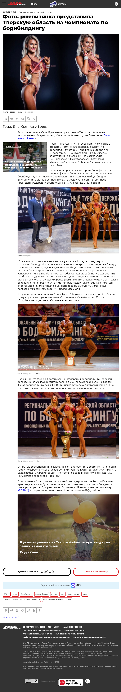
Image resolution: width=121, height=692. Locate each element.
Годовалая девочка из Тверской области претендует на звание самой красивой (65, 544)
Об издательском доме (34, 627)
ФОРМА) (23, 490)
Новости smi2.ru (12, 617)
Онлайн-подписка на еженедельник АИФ (42, 631)
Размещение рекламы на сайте (37, 634)
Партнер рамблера (48, 681)
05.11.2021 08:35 (9, 12)
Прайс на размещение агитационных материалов (46, 637)
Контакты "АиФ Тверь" (74, 631)
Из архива (28, 112)
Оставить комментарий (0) (96, 572)
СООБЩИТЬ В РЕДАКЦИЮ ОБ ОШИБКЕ (89, 637)
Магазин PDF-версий (72, 627)
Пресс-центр (53, 627)
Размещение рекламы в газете (69, 634)
